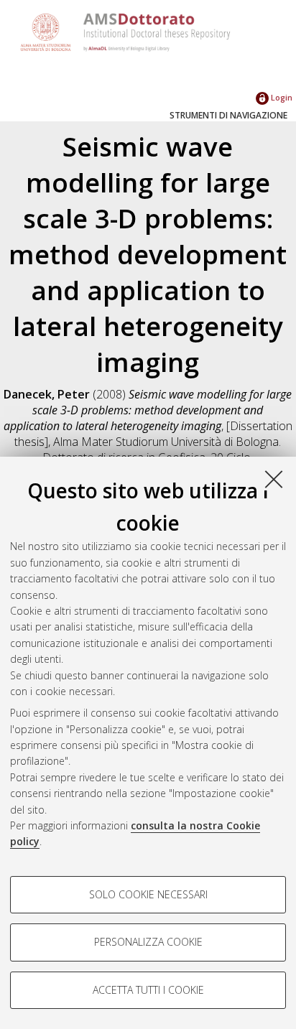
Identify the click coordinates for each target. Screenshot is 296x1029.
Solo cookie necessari (148, 894)
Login (280, 97)
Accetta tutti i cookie (148, 990)
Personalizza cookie (148, 942)
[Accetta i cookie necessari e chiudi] (273, 478)
